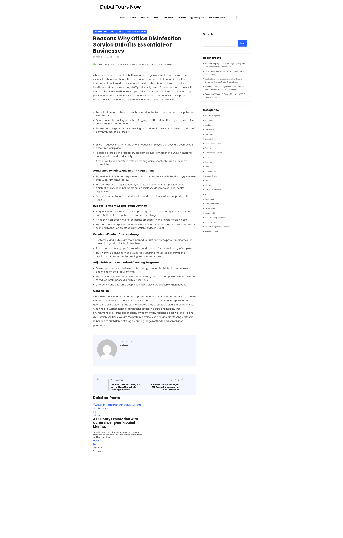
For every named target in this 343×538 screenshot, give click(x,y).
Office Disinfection (136, 31)
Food (207, 167)
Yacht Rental (167, 18)
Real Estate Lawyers (217, 18)
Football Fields (211, 171)
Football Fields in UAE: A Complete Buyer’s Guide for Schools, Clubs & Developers (223, 80)
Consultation (210, 139)
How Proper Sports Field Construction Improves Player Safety (225, 72)
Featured (132, 18)
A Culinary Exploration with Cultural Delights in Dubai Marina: (115, 422)
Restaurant (209, 199)
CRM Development (213, 143)
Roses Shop (210, 208)
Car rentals (181, 18)
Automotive (144, 18)
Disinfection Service (104, 31)
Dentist (208, 148)
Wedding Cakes (211, 231)
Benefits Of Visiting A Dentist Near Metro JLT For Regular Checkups (226, 95)
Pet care (208, 194)
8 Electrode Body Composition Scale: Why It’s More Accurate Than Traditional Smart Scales (224, 88)
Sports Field (210, 213)
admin (99, 57)
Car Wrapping (211, 134)
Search (208, 34)
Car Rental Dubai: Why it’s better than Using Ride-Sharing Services (125, 387)
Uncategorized (211, 222)
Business (208, 125)
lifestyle (208, 185)
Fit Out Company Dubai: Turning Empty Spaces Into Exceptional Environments (225, 65)
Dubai (155, 18)
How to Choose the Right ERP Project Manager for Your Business (165, 387)
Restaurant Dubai (212, 204)
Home (122, 18)
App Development (197, 18)
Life (206, 180)
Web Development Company (217, 227)
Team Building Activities (215, 217)
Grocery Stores (211, 176)
